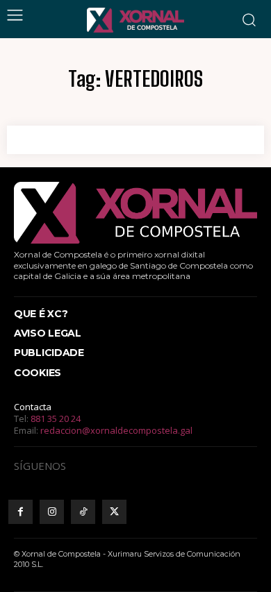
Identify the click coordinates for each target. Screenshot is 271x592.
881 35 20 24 (56, 418)
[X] (114, 512)
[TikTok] (83, 512)
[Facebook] (20, 512)
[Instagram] (52, 512)
